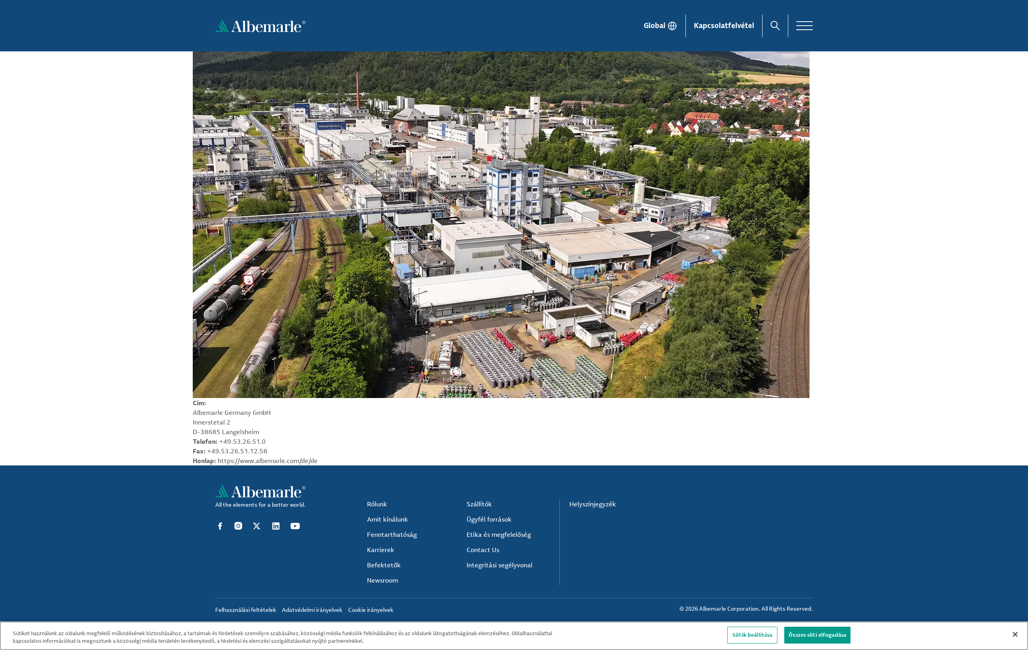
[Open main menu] (804, 25)
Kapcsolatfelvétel (724, 25)
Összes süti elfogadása (817, 634)
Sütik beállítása (752, 634)
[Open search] (775, 25)
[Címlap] (260, 25)
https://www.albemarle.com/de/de (268, 460)
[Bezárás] (1015, 634)
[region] (514, 636)
